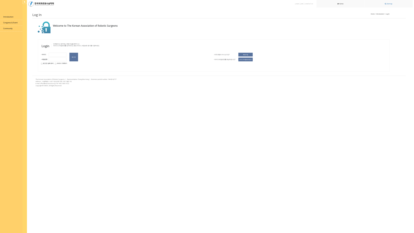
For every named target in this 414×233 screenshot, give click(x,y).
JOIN (302, 4)
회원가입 (245, 55)
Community (8, 28)
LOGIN (297, 4)
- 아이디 (43, 54)
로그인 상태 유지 (48, 63)
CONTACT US (309, 4)
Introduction (8, 17)
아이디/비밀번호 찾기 (245, 59)
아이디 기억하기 (61, 63)
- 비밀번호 (44, 59)
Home (341, 4)
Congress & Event (10, 22)
